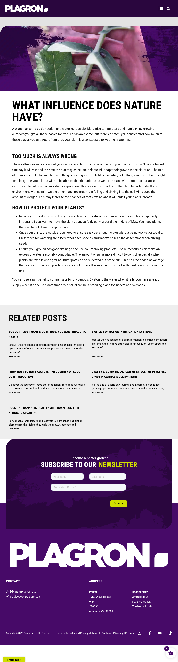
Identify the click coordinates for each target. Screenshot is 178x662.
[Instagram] (139, 633)
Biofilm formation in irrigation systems (122, 332)
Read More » (14, 356)
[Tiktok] (170, 633)
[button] (161, 8)
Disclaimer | (108, 633)
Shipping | (119, 633)
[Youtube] (160, 633)
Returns (129, 633)
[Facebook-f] (149, 633)
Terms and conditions (67, 633)
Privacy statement (90, 633)
